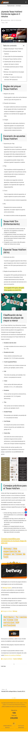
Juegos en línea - (12, 659)
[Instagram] (13, 723)
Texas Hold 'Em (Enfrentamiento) (13, 56)
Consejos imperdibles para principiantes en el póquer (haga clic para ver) (13, 541)
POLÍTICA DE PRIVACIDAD (21, 726)
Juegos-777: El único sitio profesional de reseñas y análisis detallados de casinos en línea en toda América (14, 705)
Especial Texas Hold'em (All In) (12, 59)
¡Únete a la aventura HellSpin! (12, 655)
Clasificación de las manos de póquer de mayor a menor (12, 63)
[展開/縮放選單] (26, 2)
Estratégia (18, 5)
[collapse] (23, 45)
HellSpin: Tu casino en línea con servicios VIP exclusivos (13, 78)
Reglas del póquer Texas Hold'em (13, 48)
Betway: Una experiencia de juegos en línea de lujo (14, 73)
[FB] (26, 512)
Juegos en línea (10, 611)
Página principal (10, 5)
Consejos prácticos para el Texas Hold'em (13, 68)
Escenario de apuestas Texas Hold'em (12, 53)
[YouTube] (26, 509)
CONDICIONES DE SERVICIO (7, 726)
